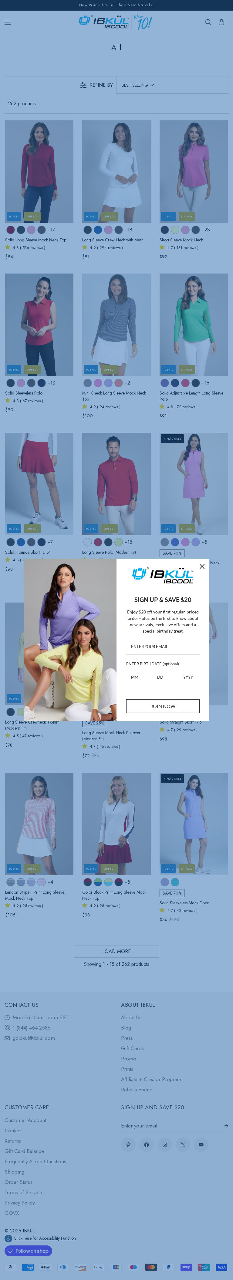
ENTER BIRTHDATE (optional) (152, 663)
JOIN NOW (163, 706)
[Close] (202, 566)
